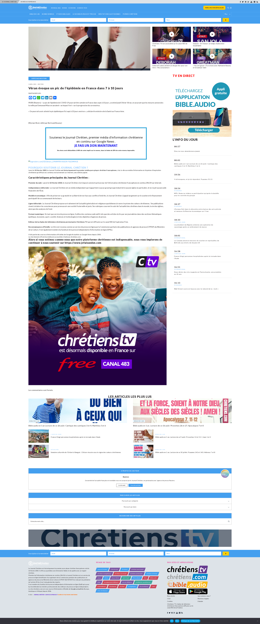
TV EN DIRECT (184, 75)
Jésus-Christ (115, 578)
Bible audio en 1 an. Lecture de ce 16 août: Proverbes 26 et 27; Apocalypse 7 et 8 (168, 426)
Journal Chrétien (55, 170)
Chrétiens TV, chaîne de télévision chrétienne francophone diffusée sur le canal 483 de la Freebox (180, 606)
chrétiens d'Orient (151, 573)
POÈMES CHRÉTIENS (130, 14)
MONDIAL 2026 (56, 8)
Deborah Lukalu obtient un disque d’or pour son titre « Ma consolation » (169, 67)
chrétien (122, 586)
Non (177, 621)
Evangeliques (132, 586)
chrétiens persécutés (137, 569)
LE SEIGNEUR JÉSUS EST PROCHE (84, 14)
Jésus (99, 578)
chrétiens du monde (121, 573)
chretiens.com (75, 237)
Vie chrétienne (144, 586)
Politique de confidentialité (190, 621)
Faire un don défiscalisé (214, 8)
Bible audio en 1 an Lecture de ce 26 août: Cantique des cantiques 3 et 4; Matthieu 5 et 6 (67, 426)
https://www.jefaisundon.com (83, 242)
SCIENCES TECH (82, 8)
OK (172, 621)
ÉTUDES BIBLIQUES (63, 14)
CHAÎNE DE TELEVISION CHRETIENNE (67, 594)
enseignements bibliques (111, 582)
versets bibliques (127, 582)
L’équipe (200, 601)
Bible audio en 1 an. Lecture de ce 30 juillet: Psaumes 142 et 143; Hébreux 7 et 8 (185, 452)
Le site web (121, 485)
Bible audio (153, 578)
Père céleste (136, 578)
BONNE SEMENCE (48, 14)
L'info (153, 586)
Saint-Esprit (126, 578)
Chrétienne (112, 586)
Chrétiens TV (82, 222)
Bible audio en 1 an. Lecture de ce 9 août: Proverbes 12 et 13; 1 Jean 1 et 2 (183, 437)
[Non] (257, 621)
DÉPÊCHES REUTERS (39, 78)
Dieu (145, 578)
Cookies (170, 601)
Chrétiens (125, 569)
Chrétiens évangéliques (104, 573)
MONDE (64, 8)
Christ (106, 578)
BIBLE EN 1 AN (35, 14)
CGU (168, 598)
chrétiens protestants (136, 573)
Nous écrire (171, 596)
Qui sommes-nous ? (204, 596)
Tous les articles (136, 485)
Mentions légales (203, 598)
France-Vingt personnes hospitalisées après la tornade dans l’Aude (75, 437)
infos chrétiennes (103, 591)
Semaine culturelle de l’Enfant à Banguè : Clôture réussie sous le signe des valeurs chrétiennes (86, 452)
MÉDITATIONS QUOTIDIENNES (109, 14)
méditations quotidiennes (143, 582)
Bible (99, 582)
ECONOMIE (72, 8)
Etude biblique (102, 586)
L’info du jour (114, 569)
